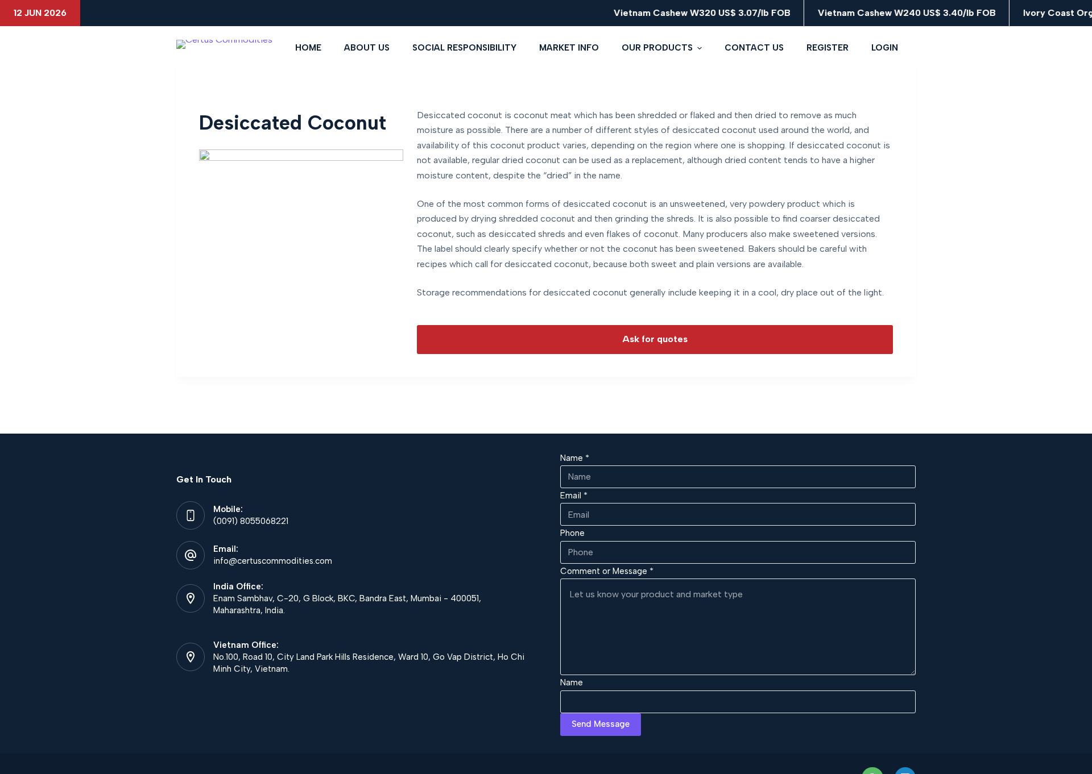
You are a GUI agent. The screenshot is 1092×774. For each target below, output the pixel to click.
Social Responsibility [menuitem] (464, 48)
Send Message (601, 724)
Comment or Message (606, 571)
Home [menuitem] (308, 48)
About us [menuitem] (367, 48)
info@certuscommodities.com (272, 561)
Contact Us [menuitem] (754, 48)
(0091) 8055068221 (250, 521)
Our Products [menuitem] (657, 48)
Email (574, 495)
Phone (572, 533)
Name (574, 458)
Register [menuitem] (827, 48)
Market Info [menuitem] (569, 48)
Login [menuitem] (884, 48)
